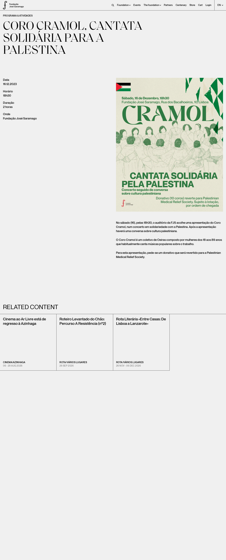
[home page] (4, 5)
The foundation (151, 5)
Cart (200, 5)
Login (208, 5)
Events (137, 5)
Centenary (181, 5)
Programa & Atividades (18, 16)
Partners (168, 5)
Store (192, 5)
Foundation (123, 5)
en (219, 5)
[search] (113, 5)
